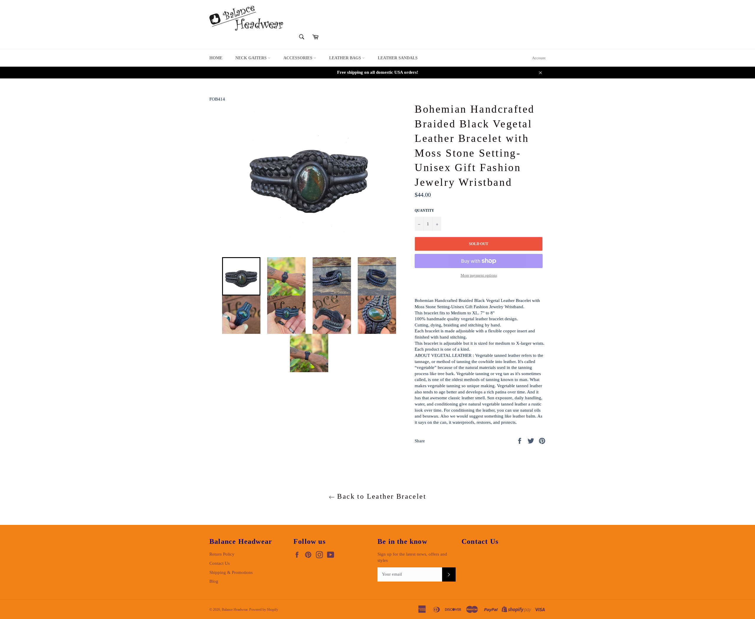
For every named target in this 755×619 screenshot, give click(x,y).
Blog (213, 581)
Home (215, 58)
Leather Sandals (398, 58)
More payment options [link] (479, 275)
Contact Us (219, 563)
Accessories (298, 58)
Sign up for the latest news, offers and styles (412, 557)
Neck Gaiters (251, 58)
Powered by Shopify (263, 609)
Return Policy (221, 554)
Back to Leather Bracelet (380, 496)
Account (539, 58)
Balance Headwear (234, 609)
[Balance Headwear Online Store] (246, 18)
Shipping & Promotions (231, 572)
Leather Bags (345, 58)
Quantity (424, 210)
